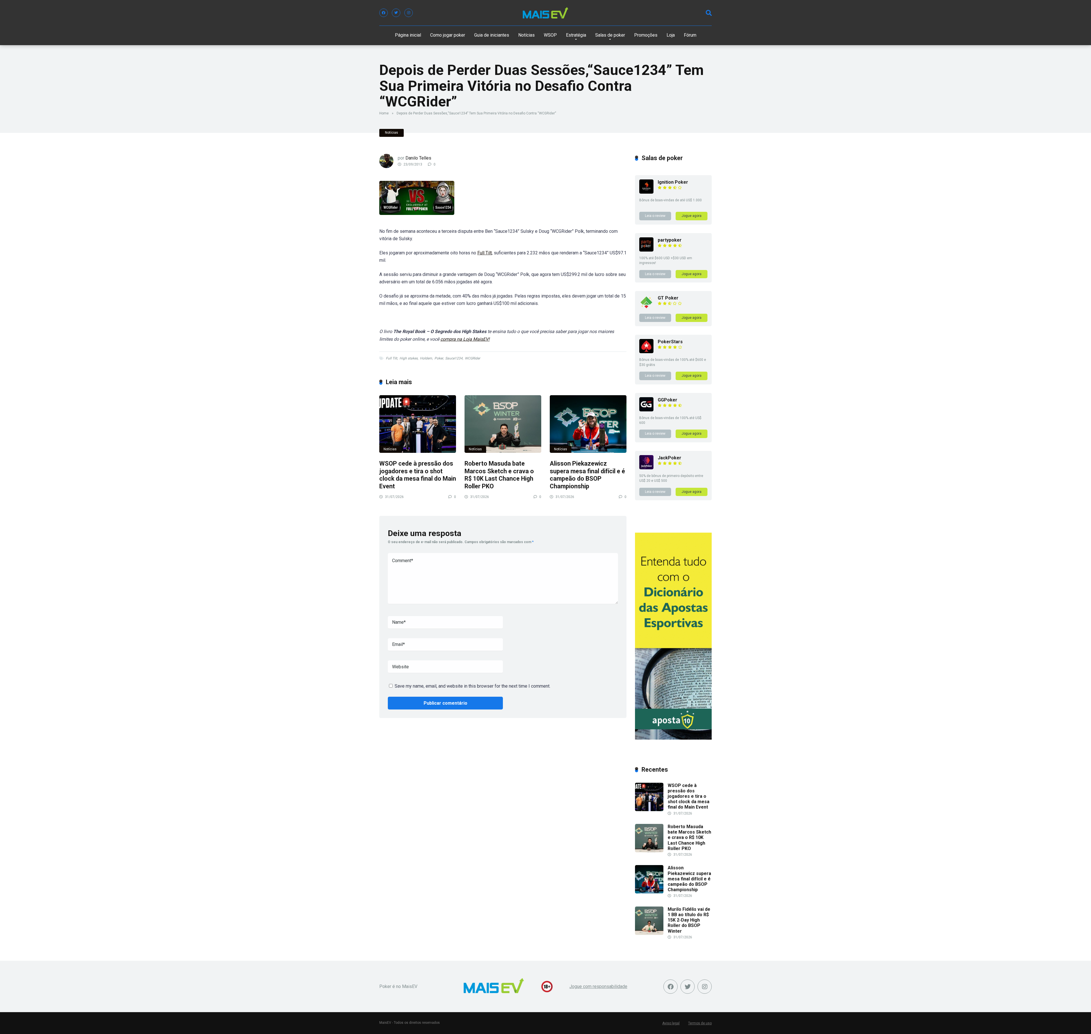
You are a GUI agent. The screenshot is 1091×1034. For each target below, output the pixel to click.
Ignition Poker (673, 182)
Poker (438, 358)
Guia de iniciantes (491, 35)
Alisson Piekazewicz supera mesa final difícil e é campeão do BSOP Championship (587, 475)
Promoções (645, 35)
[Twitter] (396, 13)
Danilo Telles (418, 158)
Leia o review (655, 216)
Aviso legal (671, 1023)
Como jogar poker (447, 35)
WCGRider (472, 358)
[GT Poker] (646, 308)
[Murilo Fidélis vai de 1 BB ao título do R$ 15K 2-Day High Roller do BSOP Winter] (649, 933)
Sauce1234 (454, 358)
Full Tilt (484, 253)
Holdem (426, 358)
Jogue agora (691, 216)
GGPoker (667, 400)
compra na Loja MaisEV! (465, 339)
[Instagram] (408, 13)
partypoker (670, 240)
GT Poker (668, 298)
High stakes (408, 358)
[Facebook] (383, 13)
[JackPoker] (646, 467)
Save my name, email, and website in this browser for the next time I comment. (472, 686)
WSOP (550, 35)
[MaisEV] (545, 12)
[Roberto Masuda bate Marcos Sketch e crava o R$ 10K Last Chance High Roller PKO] (503, 424)
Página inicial (408, 35)
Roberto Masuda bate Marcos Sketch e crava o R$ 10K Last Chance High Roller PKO (499, 475)
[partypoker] (646, 250)
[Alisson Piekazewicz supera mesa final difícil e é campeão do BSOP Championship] (588, 424)
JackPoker (669, 458)
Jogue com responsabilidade (598, 986)
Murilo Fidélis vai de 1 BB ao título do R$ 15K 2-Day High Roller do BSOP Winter (689, 920)
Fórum (690, 35)
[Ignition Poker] (646, 192)
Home (384, 113)
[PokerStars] (646, 351)
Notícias (526, 35)
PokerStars (670, 341)
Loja (671, 35)
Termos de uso (700, 1023)
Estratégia (576, 35)
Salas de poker (610, 35)
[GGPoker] (646, 410)
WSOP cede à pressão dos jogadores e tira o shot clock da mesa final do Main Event (417, 475)
